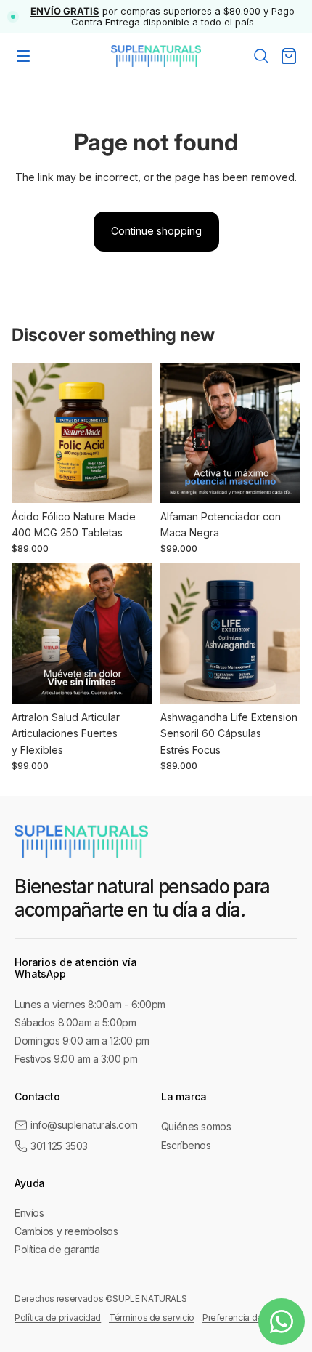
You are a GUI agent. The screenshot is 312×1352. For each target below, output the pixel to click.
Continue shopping (156, 231)
